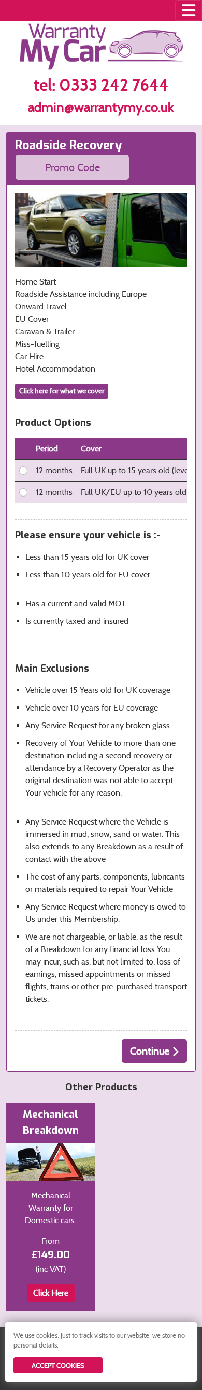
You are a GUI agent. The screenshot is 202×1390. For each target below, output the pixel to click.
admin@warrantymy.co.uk (101, 107)
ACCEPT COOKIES (58, 1365)
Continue (151, 1051)
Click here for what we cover (61, 390)
